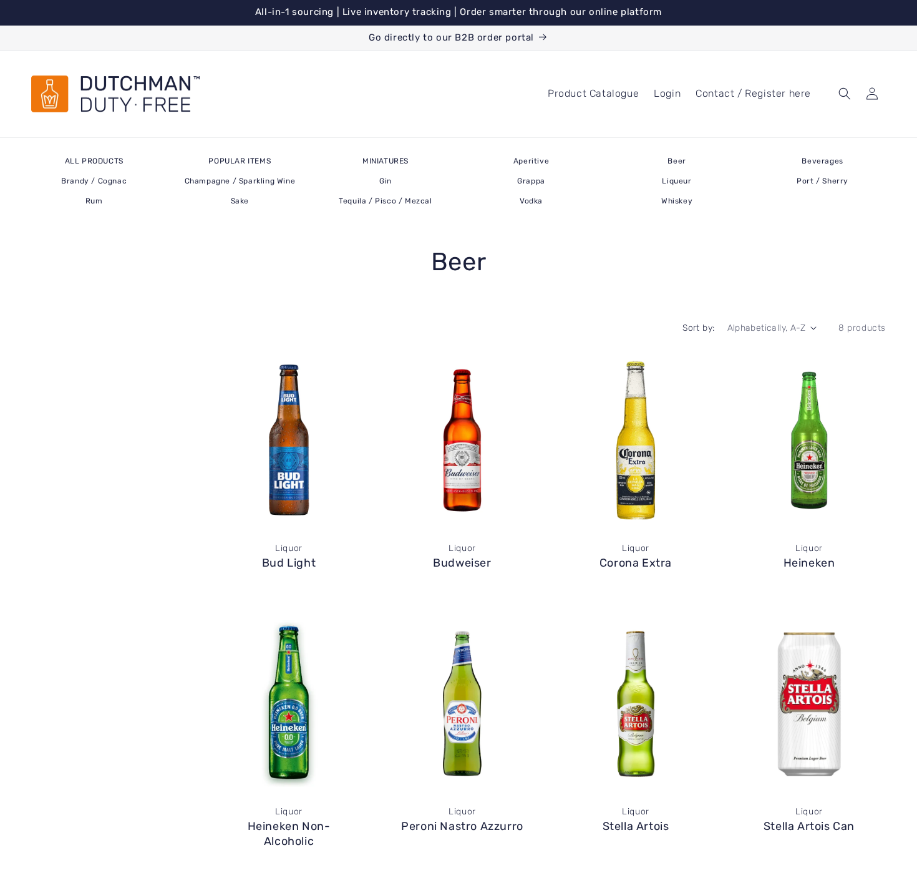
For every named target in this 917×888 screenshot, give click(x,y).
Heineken (809, 563)
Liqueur (676, 181)
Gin (385, 181)
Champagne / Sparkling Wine (240, 181)
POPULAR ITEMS (239, 161)
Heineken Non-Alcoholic (289, 833)
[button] (844, 93)
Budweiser (462, 563)
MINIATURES (385, 161)
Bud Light (289, 563)
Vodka (531, 201)
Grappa (531, 181)
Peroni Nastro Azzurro (462, 826)
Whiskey (676, 201)
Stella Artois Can (809, 826)
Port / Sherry (822, 181)
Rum (94, 201)
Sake (240, 201)
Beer (676, 161)
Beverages (822, 161)
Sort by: (698, 328)
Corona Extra (635, 563)
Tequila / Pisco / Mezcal (385, 201)
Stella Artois (636, 826)
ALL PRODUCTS (94, 161)
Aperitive (531, 161)
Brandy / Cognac (94, 181)
